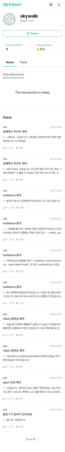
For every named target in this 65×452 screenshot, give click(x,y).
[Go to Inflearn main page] (12, 4)
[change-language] (51, 4)
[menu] (59, 4)
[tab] (10, 62)
